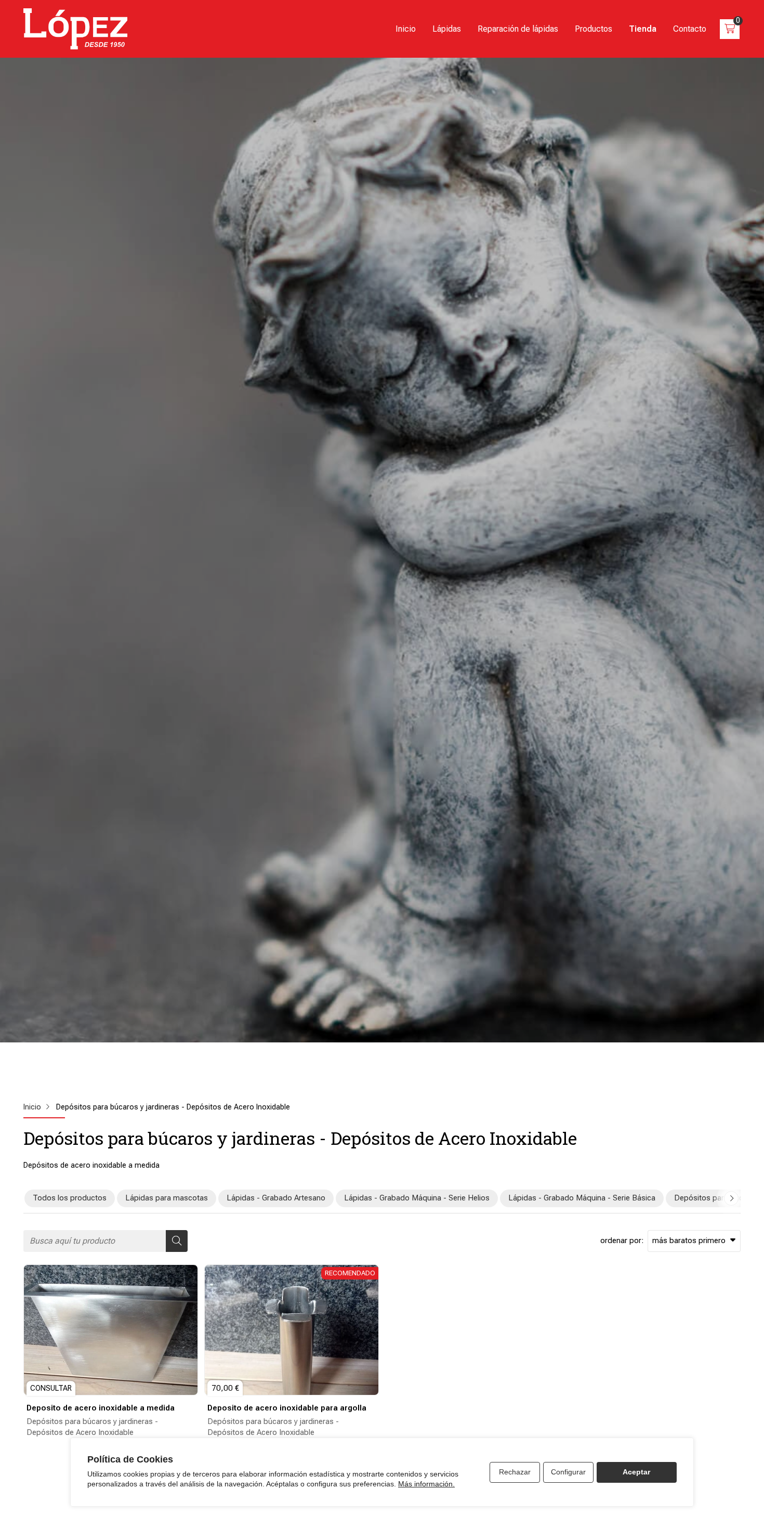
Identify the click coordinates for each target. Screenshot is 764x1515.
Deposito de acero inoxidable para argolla (286, 1408)
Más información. (426, 1484)
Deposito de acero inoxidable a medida (101, 1408)
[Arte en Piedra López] (75, 28)
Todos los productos (70, 1198)
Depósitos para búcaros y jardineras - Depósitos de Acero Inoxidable (92, 1427)
